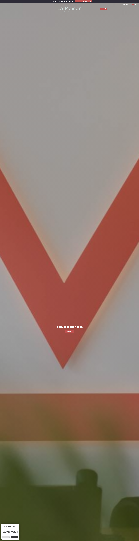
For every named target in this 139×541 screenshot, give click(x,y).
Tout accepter (14, 536)
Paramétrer (6, 536)
